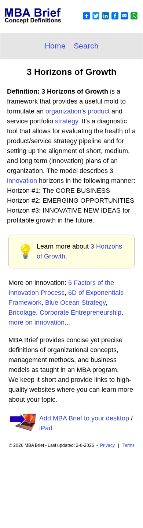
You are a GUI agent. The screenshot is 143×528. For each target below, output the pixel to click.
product (99, 111)
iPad (45, 428)
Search (86, 45)
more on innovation (36, 322)
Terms (128, 445)
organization (63, 111)
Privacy (107, 445)
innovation (22, 180)
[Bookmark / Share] (110, 20)
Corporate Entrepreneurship (80, 312)
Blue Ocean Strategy (75, 302)
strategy (66, 121)
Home (55, 45)
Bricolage (22, 312)
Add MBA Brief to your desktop (84, 418)
